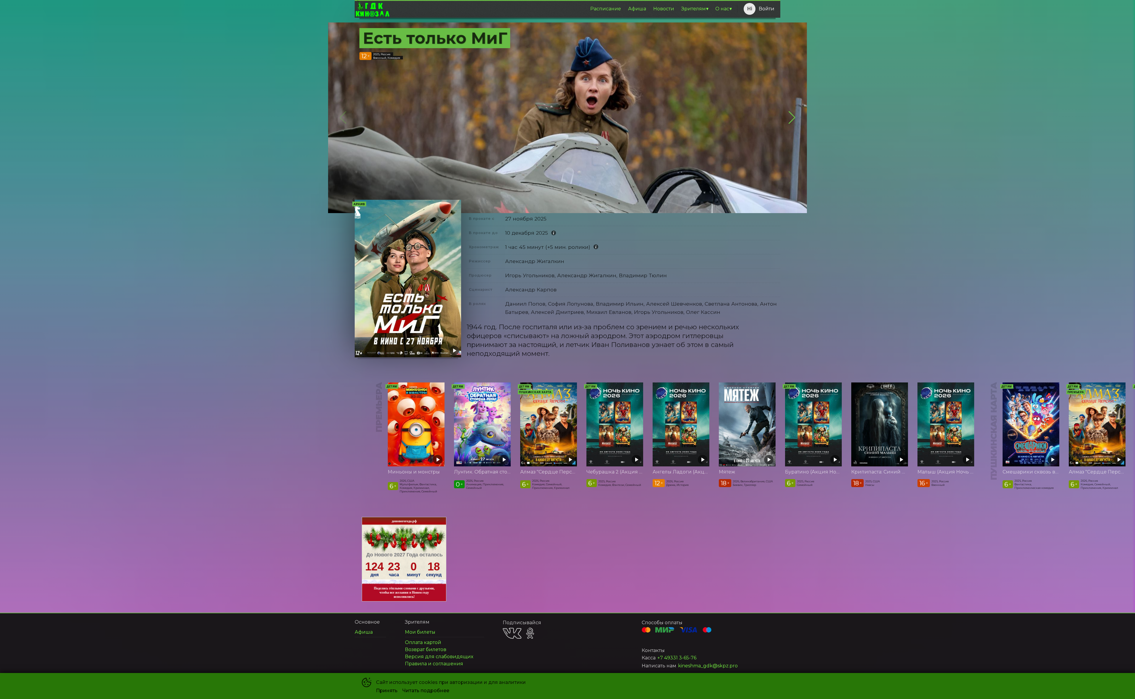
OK (530, 633)
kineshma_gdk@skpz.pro (708, 666)
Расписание (605, 9)
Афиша (637, 9)
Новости (663, 9)
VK (512, 633)
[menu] (562, 9)
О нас (722, 9)
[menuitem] (606, 9)
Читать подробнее (425, 690)
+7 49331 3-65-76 (676, 658)
